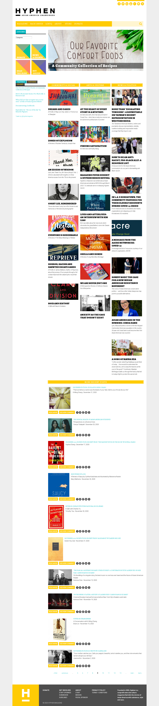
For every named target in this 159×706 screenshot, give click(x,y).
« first (55, 673)
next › (132, 673)
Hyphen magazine (26, 695)
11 (109, 673)
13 (120, 673)
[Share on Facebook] (77, 412)
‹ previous (64, 673)
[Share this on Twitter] (80, 412)
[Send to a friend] (86, 412)
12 (115, 673)
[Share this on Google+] (83, 412)
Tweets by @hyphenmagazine (24, 116)
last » (140, 673)
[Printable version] (89, 412)
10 (103, 673)
